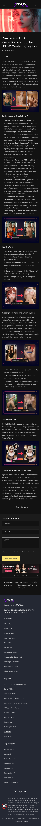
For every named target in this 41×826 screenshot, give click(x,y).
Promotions (8, 722)
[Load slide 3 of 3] (23, 575)
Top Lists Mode (10, 694)
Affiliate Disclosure (11, 666)
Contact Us (8, 629)
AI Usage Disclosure (11, 662)
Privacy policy (22, 818)
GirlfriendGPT (9, 763)
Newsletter (8, 736)
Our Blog (7, 731)
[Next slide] (26, 575)
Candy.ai (7, 754)
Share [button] (6, 56)
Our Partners (9, 633)
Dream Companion (11, 782)
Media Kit (7, 643)
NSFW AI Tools (9, 712)
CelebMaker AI (9, 759)
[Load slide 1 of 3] (18, 575)
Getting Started (10, 727)
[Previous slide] (14, 575)
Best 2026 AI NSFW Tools (14, 698)
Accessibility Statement (13, 657)
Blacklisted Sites (10, 652)
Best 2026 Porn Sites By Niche (15, 703)
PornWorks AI (9, 749)
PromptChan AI (10, 773)
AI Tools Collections (11, 708)
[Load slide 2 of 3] (20, 575)
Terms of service (33, 818)
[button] (4, 5)
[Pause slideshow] (37, 575)
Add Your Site (9, 638)
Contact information (21, 821)
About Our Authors (11, 671)
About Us (7, 624)
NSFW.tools (11, 818)
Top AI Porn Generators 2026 (15, 684)
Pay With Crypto (10, 717)
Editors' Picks (9, 689)
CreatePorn (8, 768)
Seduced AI (8, 778)
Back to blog (22, 507)
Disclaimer (8, 647)
